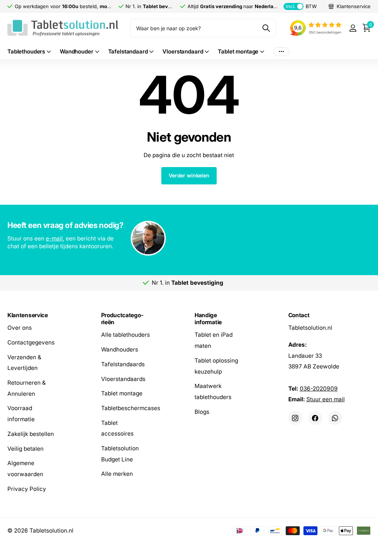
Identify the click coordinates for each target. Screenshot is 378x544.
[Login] (352, 28)
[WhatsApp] (335, 418)
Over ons (19, 327)
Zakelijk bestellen (30, 433)
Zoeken (266, 28)
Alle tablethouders (125, 334)
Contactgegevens (31, 342)
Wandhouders (119, 349)
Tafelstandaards (123, 364)
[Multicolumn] (188, 239)
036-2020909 (319, 388)
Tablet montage (121, 393)
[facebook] (315, 418)
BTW (301, 6)
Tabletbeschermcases (130, 408)
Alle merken (117, 473)
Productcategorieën (122, 319)
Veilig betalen (25, 448)
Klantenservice (27, 315)
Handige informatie (208, 319)
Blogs (202, 411)
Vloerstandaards (123, 378)
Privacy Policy (26, 488)
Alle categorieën (29, 52)
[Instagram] (295, 418)
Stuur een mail (325, 399)
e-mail (54, 238)
